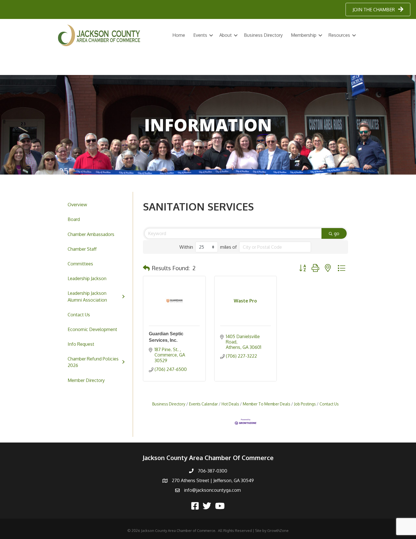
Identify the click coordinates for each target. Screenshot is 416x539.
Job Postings (305, 403)
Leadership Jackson (87, 278)
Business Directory (263, 35)
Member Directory (86, 380)
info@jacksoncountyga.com (212, 490)
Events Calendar (203, 403)
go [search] (336, 233)
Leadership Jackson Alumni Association (87, 296)
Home (178, 35)
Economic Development (92, 329)
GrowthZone (278, 530)
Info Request (81, 344)
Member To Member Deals (266, 403)
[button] (146, 268)
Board (74, 219)
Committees (80, 264)
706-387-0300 (212, 471)
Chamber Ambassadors (91, 234)
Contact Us (79, 314)
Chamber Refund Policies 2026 (93, 362)
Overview (77, 204)
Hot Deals (230, 403)
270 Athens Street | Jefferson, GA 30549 (213, 480)
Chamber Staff (82, 249)
